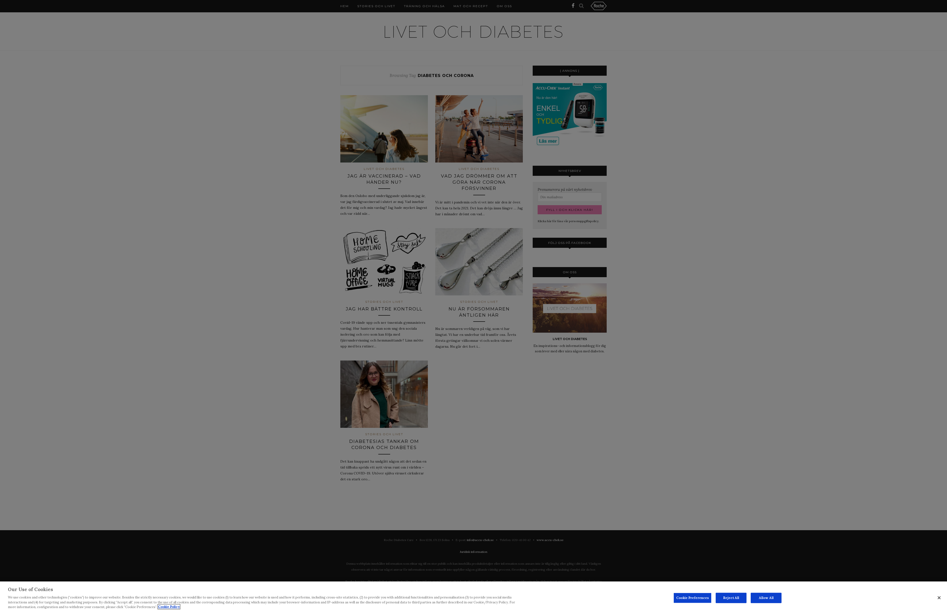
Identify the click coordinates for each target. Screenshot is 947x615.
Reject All (731, 598)
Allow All (766, 598)
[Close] (939, 597)
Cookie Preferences (692, 598)
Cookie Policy (169, 607)
